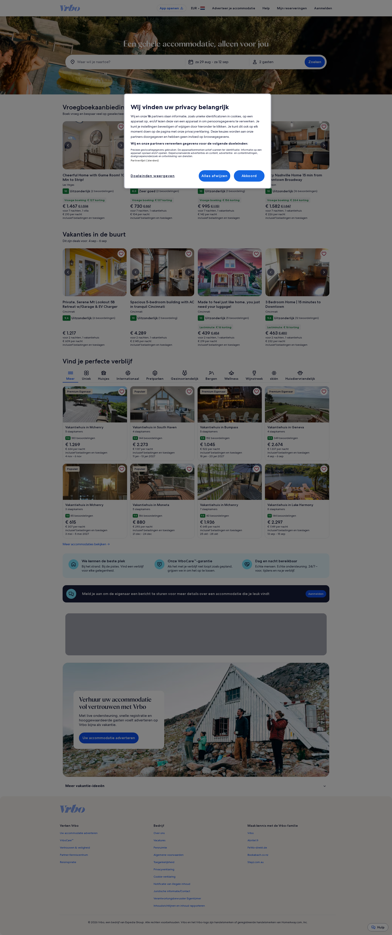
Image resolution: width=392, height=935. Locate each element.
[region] (197, 141)
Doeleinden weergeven (153, 176)
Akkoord (249, 176)
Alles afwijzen (214, 176)
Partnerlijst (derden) (145, 160)
